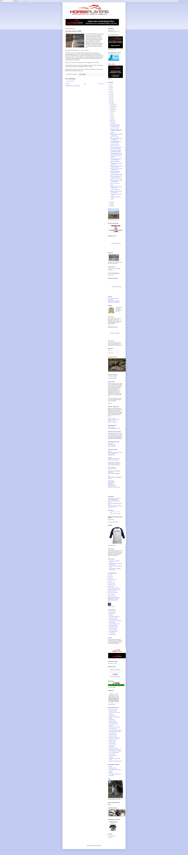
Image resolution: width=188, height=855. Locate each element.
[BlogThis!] (81, 74)
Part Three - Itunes (111, 420)
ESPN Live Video (112, 721)
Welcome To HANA (113, 376)
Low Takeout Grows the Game (114, 458)
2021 (110, 86)
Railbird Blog (111, 746)
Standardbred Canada (113, 626)
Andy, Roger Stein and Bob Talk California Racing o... (115, 151)
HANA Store (119, 307)
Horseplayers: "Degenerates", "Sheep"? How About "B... (116, 130)
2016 (110, 94)
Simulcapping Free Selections (115, 751)
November (112, 106)
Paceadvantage (112, 836)
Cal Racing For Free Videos (114, 712)
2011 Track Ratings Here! (113, 521)
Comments (112, 352)
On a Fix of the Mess (112, 446)
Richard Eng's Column (113, 748)
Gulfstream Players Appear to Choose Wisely (116, 187)
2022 (110, 84)
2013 (110, 99)
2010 (110, 202)
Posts (111, 350)
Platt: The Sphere (111, 427)
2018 (110, 91)
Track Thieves (112, 754)
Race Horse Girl (112, 745)
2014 (110, 98)
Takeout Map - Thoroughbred (114, 301)
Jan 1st (111, 199)
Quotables (112, 132)
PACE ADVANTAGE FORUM (113, 588)
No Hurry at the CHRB (114, 144)
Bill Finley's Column (113, 711)
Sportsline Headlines (113, 625)
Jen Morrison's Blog (113, 734)
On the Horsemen (111, 444)
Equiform (111, 772)
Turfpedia (111, 757)
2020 (110, 87)
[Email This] (79, 74)
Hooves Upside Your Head (114, 727)
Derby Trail (110, 574)
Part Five (120, 438)
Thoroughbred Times (113, 631)
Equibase (111, 771)
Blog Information (111, 598)
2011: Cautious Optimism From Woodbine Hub (116, 139)
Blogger (99, 845)
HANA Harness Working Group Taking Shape (116, 135)
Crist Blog (110, 477)
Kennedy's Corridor (113, 736)
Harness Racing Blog (113, 724)
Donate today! (111, 275)
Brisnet (110, 766)
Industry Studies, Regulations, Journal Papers (115, 569)
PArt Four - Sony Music (112, 422)
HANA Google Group (113, 722)
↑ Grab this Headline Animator (115, 513)
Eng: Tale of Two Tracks (115, 183)
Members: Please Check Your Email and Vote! (116, 192)
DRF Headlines (112, 613)
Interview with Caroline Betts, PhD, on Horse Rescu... (116, 148)
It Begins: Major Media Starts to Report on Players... (116, 167)
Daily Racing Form (112, 768)
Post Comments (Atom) (75, 85)
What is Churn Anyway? (115, 145)
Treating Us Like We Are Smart (114, 487)
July (111, 113)
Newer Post (68, 83)
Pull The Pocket (112, 743)
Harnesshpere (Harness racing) (114, 589)
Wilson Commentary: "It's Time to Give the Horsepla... (116, 159)
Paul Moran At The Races (114, 739)
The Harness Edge (113, 628)
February (112, 121)
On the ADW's (110, 443)
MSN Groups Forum (112, 584)
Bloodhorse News (112, 611)
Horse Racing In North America (115, 730)
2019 (110, 89)
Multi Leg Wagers (111, 482)
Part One (117, 437)
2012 (110, 101)
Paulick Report (112, 622)
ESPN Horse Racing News (114, 616)
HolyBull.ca (111, 725)
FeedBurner (118, 676)
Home (84, 83)
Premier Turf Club (112, 742)
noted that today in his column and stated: (80, 50)
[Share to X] (82, 74)
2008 (110, 205)
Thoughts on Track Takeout (113, 459)
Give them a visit (111, 268)
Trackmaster (111, 775)
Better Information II (112, 485)
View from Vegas (111, 606)
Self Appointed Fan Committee (115, 749)
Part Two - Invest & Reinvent (113, 419)
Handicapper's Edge (113, 617)
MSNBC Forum (111, 586)
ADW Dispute (110, 472)
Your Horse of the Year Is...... (115, 189)
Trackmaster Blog (112, 755)
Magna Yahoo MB (111, 583)
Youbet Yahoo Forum (112, 596)
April (111, 118)
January (112, 123)
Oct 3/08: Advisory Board (113, 499)
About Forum (110, 576)
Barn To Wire (110, 578)
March (111, 120)
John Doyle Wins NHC (114, 127)
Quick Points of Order (114, 136)
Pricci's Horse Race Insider (114, 623)
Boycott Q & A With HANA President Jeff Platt (115, 126)
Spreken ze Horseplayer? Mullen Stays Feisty (115, 172)
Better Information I (111, 484)
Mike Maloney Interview (115, 161)
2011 (110, 103)
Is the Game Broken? (112, 453)
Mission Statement (112, 378)
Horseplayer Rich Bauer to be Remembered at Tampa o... (116, 154)
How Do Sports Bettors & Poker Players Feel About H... (116, 177)
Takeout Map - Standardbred (113, 302)
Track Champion (111, 594)
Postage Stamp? (111, 454)
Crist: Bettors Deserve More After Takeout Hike (115, 142)
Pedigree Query (112, 740)
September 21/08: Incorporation (114, 498)
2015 (110, 96)
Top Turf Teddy (112, 632)
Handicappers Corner (113, 619)
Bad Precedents (111, 473)
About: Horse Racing (113, 709)
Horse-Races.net (112, 733)
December (112, 104)
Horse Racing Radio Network (115, 731)
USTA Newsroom (112, 634)
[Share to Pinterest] (85, 74)
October (112, 108)
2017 (110, 92)
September (112, 109)
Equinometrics (112, 719)
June (111, 115)
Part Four (116, 438)
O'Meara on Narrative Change (116, 178)
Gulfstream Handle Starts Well (116, 174)
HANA (110, 837)
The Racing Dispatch (113, 629)
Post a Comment (70, 81)
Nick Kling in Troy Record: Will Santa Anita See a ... (116, 169)
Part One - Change (111, 418)
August (111, 111)
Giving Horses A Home (112, 468)
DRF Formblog (112, 715)
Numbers (112, 185)
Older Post (101, 83)
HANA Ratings (111, 519)
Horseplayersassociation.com (114, 31)
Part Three (112, 438)
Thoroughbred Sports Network (115, 774)
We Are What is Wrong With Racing (115, 452)
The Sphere (110, 483)
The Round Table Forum (113, 592)
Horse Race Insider (113, 728)
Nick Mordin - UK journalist (114, 737)
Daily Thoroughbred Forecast (115, 769)
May (111, 116)
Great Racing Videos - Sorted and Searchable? (116, 181)
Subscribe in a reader (112, 663)
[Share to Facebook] (83, 74)
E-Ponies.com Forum (112, 579)
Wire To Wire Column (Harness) (115, 761)
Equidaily (111, 614)
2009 (110, 203)
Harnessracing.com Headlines (115, 620)
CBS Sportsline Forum (112, 591)
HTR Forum (110, 581)
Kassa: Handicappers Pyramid (114, 428)
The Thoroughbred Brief (114, 752)
